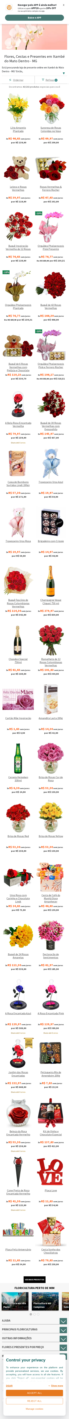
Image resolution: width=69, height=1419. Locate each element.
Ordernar (18, 80)
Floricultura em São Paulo (14, 1305)
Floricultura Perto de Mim (34, 1288)
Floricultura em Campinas (42, 1305)
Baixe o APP (34, 17)
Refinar (51, 80)
